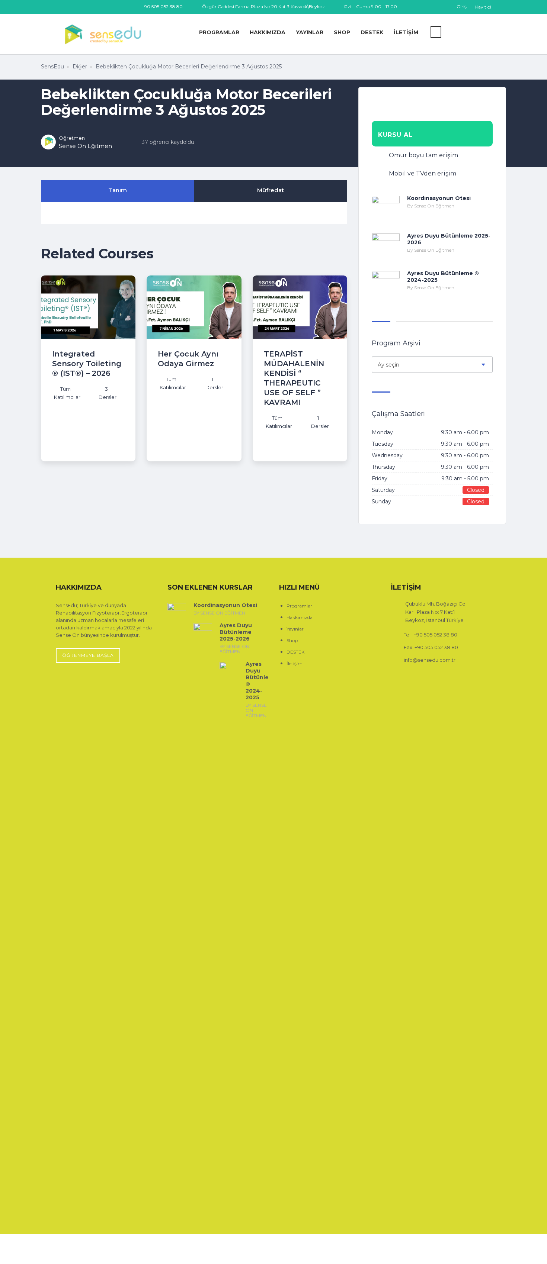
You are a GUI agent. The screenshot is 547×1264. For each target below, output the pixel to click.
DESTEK (372, 32)
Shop (342, 32)
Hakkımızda (267, 32)
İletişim (406, 32)
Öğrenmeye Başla (88, 655)
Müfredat (270, 190)
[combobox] (432, 364)
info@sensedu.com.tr (429, 660)
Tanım (117, 190)
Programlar (219, 32)
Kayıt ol (483, 7)
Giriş (462, 6)
